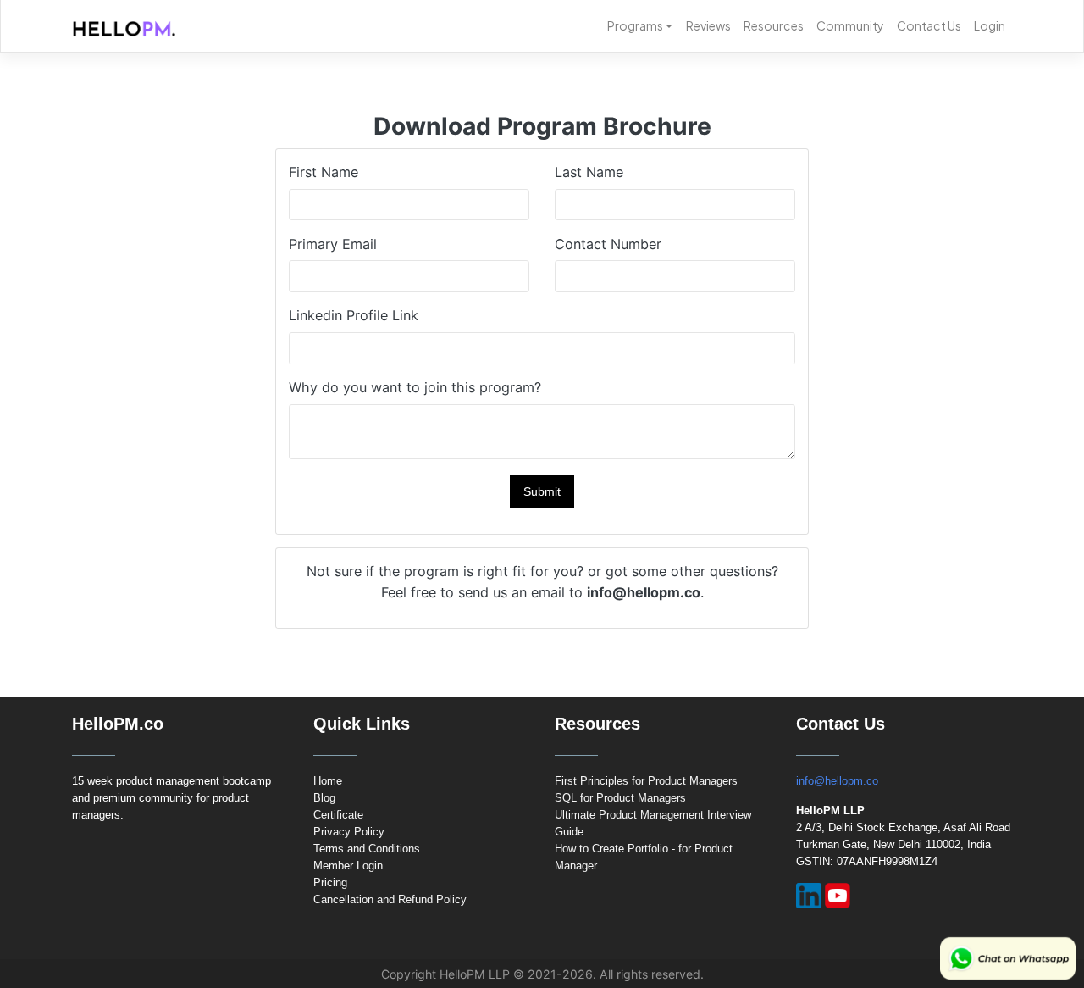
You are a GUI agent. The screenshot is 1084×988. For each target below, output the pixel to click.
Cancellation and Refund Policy (390, 899)
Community (850, 25)
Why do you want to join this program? (415, 387)
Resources (774, 25)
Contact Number (608, 244)
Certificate (338, 814)
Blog (324, 797)
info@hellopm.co (837, 780)
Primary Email (333, 244)
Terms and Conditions (366, 848)
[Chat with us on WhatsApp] (1008, 958)
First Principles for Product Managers (646, 780)
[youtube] (837, 895)
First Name (323, 172)
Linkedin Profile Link (353, 315)
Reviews (708, 25)
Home (327, 780)
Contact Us (929, 25)
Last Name (589, 172)
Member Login (348, 865)
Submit (542, 491)
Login (989, 25)
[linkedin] (808, 895)
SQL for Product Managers (620, 797)
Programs (635, 25)
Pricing (330, 882)
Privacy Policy (348, 831)
